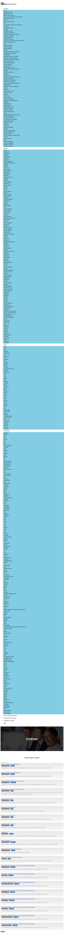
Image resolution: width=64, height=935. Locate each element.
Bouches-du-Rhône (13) (9, 317)
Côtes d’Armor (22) (8, 181)
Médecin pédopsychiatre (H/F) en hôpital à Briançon (11, 848)
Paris (5, 346)
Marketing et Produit (8, 108)
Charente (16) (7, 304)
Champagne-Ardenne (8, 199)
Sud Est (5, 403)
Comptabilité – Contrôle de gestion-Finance (13, 40)
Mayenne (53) (6, 292)
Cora (5, 491)
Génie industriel (7, 84)
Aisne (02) (6, 298)
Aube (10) (6, 202)
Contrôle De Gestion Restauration (11, 51)
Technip (5, 677)
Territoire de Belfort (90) (9, 218)
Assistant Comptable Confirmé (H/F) (8, 807)
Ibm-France (6, 689)
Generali (6, 450)
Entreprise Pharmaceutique (10, 593)
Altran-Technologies (8, 702)
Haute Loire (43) (7, 169)
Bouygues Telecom (8, 628)
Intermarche (6, 494)
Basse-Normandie (7, 276)
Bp (4, 551)
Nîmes (5, 419)
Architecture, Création (9, 15)
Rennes (5, 389)
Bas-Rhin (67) (6, 151)
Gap (5, 530)
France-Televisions (8, 642)
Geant (5, 492)
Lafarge (5, 614)
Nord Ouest (6, 386)
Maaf (5, 442)
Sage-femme (6, 125)
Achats (5, 10)
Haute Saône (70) (7, 216)
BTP (5, 23)
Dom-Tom (6, 336)
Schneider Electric (8, 560)
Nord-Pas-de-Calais (8, 271)
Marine (5, 87)
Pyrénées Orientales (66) (9, 241)
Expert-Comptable (8, 46)
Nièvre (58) (6, 175)
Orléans (5, 400)
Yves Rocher (6, 543)
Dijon (5, 376)
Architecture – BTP (8, 13)
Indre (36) (6, 186)
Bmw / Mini (6, 579)
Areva (5, 555)
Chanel (5, 544)
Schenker (6, 674)
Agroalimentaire (7, 713)
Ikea (5, 511)
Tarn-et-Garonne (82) (8, 270)
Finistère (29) (6, 183)
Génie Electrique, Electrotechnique (12, 83)
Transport (6, 653)
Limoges (5, 427)
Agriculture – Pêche (8, 12)
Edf (4, 573)
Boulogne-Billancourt (9, 368)
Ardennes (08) (7, 200)
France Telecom (7, 633)
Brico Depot (6, 508)
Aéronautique (7, 75)
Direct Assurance (8, 445)
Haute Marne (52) (7, 205)
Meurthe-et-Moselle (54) (9, 251)
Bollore (6, 669)
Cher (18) (6, 189)
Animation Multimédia (8, 18)
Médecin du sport (8, 122)
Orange (5, 631)
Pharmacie (6, 124)
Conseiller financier (8, 45)
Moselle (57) (6, 254)
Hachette (6, 644)
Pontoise (6, 367)
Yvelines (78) (6, 224)
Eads (5, 566)
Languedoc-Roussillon (9, 233)
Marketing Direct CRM (8, 106)
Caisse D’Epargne (7, 473)
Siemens (5, 694)
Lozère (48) (6, 240)
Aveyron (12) (6, 260)
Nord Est (6, 370)
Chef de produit (7, 103)
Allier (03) (6, 166)
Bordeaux (6, 425)
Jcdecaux (6, 645)
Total (5, 549)
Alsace (5, 150)
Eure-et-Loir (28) (7, 191)
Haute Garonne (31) (8, 262)
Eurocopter (6, 683)
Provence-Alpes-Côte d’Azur (10, 311)
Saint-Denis (6, 356)
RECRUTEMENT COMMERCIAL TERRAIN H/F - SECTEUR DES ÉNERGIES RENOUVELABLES (18, 865)
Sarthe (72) (6, 293)
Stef (5, 666)
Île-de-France (7, 219)
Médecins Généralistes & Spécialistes (12, 114)
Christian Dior (7, 546)
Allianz (5, 439)
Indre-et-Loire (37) (8, 194)
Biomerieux (6, 606)
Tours (5, 397)
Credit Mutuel (7, 464)
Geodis (5, 664)
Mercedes (6, 582)
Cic (4, 470)
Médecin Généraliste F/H (6, 840)
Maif (5, 437)
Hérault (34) (6, 238)
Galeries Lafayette (8, 497)
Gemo (5, 521)
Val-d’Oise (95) (7, 232)
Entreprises (7, 430)
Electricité (6, 26)
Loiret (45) (6, 197)
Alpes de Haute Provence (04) (10, 312)
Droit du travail (7, 97)
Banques (6, 456)
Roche (5, 604)
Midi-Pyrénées (7, 257)
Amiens (5, 378)
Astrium (5, 691)
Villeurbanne (7, 420)
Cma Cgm (6, 667)
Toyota (5, 584)
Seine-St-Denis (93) (8, 229)
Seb (4, 563)
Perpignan (6, 428)
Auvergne (6, 164)
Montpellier (6, 409)
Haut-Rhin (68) (7, 153)
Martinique (6, 342)
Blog (5, 723)
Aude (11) (6, 235)
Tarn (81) (6, 268)
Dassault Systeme (8, 688)
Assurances (6, 432)
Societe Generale (7, 461)
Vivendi (5, 639)
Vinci (5, 615)
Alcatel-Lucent (7, 678)
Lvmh (5, 541)
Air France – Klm (7, 658)
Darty (5, 503)
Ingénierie (6, 73)
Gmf (5, 440)
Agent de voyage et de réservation (11, 34)
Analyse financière (8, 48)
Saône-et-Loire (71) (8, 177)
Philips (5, 697)
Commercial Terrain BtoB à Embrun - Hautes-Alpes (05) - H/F (12, 789)
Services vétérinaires (8, 127)
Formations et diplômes (10, 718)
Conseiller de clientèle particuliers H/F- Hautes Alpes (11, 857)
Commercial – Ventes (8, 31)
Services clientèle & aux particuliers (12, 135)
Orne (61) (6, 281)
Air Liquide (6, 554)
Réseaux (5, 70)
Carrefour (6, 486)
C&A (5, 524)
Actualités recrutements (10, 715)
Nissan (5, 587)
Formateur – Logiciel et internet (11, 56)
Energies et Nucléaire (8, 78)
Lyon (5, 406)
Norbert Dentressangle (9, 661)
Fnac (5, 502)
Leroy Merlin (6, 510)
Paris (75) (6, 221)
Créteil (5, 365)
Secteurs (6, 8)
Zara (5, 525)
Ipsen (5, 607)
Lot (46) (5, 265)
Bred (5, 481)
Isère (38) (6, 328)
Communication (7, 105)
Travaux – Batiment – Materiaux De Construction (15, 609)
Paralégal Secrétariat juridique (11, 100)
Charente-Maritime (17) (9, 306)
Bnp (5, 458)
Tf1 (4, 637)
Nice (5, 408)
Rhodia (5, 595)
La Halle (5, 516)
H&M (5, 522)
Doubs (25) (6, 213)
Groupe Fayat (7, 625)
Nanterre (6, 362)
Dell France (6, 699)
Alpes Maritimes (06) (8, 315)
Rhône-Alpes (6, 322)
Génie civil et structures (9, 81)
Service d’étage (7, 65)
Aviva (5, 451)
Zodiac (5, 696)
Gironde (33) (6, 158)
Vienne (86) (6, 309)
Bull (5, 708)
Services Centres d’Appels (9, 130)
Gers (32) (6, 263)
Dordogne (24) (7, 156)
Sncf (5, 655)
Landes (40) (6, 159)
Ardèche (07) (6, 325)
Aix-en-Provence (7, 417)
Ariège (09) (6, 259)
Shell (5, 552)
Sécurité (6, 136)
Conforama (6, 514)
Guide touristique (8, 64)
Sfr (4, 634)
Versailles (6, 359)
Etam (5, 532)
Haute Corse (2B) (7, 210)
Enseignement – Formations (10, 53)
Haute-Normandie (8, 282)
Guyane (5, 339)
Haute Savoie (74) (7, 334)
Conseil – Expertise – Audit (10, 42)
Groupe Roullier (7, 710)
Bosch (5, 590)
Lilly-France (6, 598)
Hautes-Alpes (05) (8, 314)
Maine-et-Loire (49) (8, 290)
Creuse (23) (6, 246)
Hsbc (5, 472)
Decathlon (6, 533)
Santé (5, 113)
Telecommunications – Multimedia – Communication (15, 626)
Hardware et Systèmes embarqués (11, 86)
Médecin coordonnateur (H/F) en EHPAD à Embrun (11, 772)
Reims (5, 373)
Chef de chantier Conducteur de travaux (13, 24)
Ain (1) (5, 323)
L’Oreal (5, 538)
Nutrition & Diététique (9, 116)
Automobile (6, 574)
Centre (5, 188)
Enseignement (7, 54)
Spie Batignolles (7, 617)
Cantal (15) (6, 167)
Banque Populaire (8, 469)
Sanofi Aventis (7, 596)
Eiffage (5, 620)
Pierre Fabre (6, 603)
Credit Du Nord (7, 475)
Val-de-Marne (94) (7, 230)
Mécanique (6, 89)
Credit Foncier (7, 483)
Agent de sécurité (8, 138)
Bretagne (6, 180)
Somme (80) (6, 301)
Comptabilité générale (9, 35)
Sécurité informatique (9, 72)
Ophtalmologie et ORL (9, 117)
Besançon (6, 381)
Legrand (5, 562)
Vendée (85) (6, 295)
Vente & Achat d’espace (9, 111)
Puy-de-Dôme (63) (7, 170)
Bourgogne (6, 172)
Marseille (6, 351)
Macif (5, 448)
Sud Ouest (6, 422)
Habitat (5, 513)
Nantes (5, 387)
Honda (5, 585)
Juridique (6, 94)
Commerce (6, 484)
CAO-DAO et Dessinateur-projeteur (11, 76)
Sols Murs (6, 29)
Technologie (7, 675)
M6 (4, 650)
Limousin (6, 243)
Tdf (5, 647)
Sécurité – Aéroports (8, 144)
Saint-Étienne (7, 411)
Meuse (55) (6, 252)
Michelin (5, 592)
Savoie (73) (6, 333)
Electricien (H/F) (4, 832)
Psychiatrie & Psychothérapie (10, 119)
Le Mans (5, 395)
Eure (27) (6, 284)
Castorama (6, 505)
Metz (5, 379)
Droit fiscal (6, 95)
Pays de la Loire (7, 287)
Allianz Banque (7, 480)
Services (6, 128)
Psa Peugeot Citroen (8, 576)
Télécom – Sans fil (8, 92)
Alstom (5, 685)
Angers (5, 392)
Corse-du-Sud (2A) (8, 208)
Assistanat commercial (9, 32)
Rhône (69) (6, 331)
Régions (6, 148)
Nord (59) (6, 273)
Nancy (5, 384)
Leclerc (5, 489)
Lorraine (6, 249)
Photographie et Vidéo (9, 21)
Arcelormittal (7, 557)
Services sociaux (7, 133)
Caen (5, 398)
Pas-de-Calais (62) (8, 274)
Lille (5, 348)
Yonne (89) (6, 178)
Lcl (4, 459)
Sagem (5, 680)
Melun (5, 357)
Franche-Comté (7, 211)
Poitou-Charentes (8, 303)
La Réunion (6, 341)
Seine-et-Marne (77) (8, 222)
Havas (5, 648)
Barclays (6, 478)
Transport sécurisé (8, 146)
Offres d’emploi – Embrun (31, 757)
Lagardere (6, 636)
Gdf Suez (6, 571)
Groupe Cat (6, 672)
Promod (5, 527)
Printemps (6, 500)
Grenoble (6, 414)
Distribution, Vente (8, 37)
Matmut (5, 434)
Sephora (6, 540)
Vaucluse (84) (7, 320)
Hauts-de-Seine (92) (8, 227)
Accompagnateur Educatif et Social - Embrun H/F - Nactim (12, 780)
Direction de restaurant (9, 62)
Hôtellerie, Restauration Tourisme (11, 59)
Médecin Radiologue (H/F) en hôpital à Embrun (10, 764)
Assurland (6, 453)
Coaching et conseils (9, 720)
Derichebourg (7, 565)
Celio (5, 519)
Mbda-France (7, 707)
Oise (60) (5, 300)
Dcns (5, 686)
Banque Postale (7, 462)
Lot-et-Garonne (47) (8, 161)
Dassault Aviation (8, 568)
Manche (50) (6, 279)
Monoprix (6, 499)
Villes (5, 344)
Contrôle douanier (8, 141)
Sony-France (6, 705)
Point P (5, 612)
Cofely (5, 623)
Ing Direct (6, 467)
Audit (5, 43)
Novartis (6, 601)
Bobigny (5, 364)
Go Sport (6, 535)
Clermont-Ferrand (8, 416)
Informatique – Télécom (9, 67)
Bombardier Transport (9, 656)
